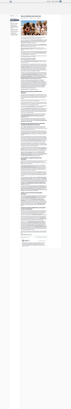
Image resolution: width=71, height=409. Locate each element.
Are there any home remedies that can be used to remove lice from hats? (14, 34)
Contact (57, 1)
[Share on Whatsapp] (44, 237)
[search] (60, 1)
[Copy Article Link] (18, 15)
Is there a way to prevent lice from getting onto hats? (15, 31)
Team (53, 1)
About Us (49, 1)
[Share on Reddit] (41, 237)
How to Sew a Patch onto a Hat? (32, 89)
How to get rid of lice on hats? (14, 22)
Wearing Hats (29, 234)
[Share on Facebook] (15, 15)
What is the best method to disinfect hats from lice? (14, 24)
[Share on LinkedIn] (46, 237)
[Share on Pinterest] (43, 237)
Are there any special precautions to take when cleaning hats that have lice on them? (14, 26)
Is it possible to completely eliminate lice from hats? (14, 29)
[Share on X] (17, 15)
